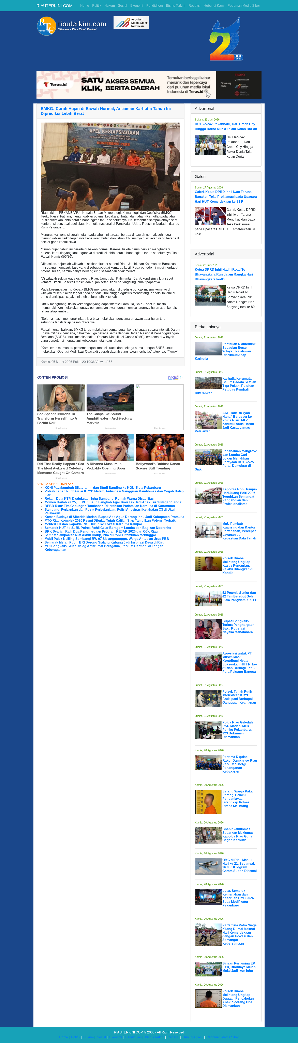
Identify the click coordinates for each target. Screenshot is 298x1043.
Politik (96, 5)
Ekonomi (136, 5)
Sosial (122, 5)
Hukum (109, 5)
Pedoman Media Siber (244, 5)
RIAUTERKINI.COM (54, 5)
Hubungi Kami (214, 5)
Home (84, 5)
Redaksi (194, 5)
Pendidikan (154, 5)
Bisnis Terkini (175, 5)
